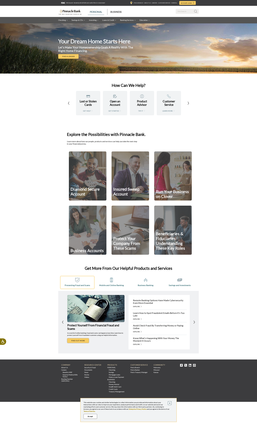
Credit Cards (113, 389)
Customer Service (164, 3)
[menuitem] (96, 12)
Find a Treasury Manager (139, 372)
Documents (88, 370)
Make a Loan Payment (116, 377)
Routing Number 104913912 (67, 380)
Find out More (80, 341)
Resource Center (92, 365)
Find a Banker (135, 370)
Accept (90, 416)
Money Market (114, 384)
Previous (68, 103)
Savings (111, 372)
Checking (112, 370)
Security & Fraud (90, 367)
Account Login (186, 3)
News (86, 372)
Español (174, 3)
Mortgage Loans (114, 375)
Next (188, 103)
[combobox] (184, 11)
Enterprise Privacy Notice (138, 409)
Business (116, 11)
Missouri (156, 370)
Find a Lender (70, 56)
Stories (86, 375)
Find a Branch (138, 3)
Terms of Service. (89, 411)
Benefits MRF (67, 372)
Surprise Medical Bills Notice (70, 376)
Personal (96, 11)
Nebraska (156, 367)
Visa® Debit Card (115, 387)
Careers (154, 3)
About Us (147, 3)
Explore (136, 306)
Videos (86, 377)
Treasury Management (116, 391)
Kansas (155, 372)
